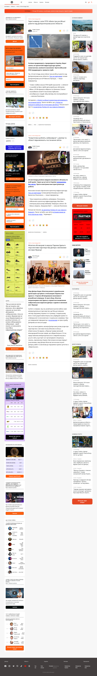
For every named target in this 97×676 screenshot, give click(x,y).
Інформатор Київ (78, 666)
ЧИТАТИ (14, 607)
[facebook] (5, 666)
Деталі (15, 41)
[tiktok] (21, 666)
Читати (14, 513)
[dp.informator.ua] (12, 2)
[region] (15, 144)
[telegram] (13, 666)
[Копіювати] (67, 30)
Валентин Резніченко (44, 124)
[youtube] (25, 666)
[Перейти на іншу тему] (89, 2)
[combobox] (10, 141)
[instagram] (9, 666)
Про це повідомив (55, 76)
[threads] (29, 666)
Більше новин (82, 206)
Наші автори (42, 666)
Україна (41, 2)
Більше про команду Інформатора (82, 283)
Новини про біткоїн (15, 476)
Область (36, 2)
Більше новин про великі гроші (14, 648)
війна (30, 124)
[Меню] (21, 2)
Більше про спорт (82, 501)
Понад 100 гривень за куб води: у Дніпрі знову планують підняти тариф (52, 11)
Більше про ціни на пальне (14, 437)
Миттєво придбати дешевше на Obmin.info (82, 237)
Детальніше (14, 349)
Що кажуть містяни (15, 116)
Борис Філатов (32, 364)
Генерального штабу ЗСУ (17, 295)
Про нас (35, 666)
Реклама (47, 2)
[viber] (17, 666)
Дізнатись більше (14, 179)
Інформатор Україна (67, 666)
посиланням (53, 320)
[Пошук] (91, 2)
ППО (35, 124)
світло (45, 232)
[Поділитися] (63, 30)
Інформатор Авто (87, 666)
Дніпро (30, 2)
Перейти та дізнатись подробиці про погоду (14, 147)
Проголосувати (14, 84)
